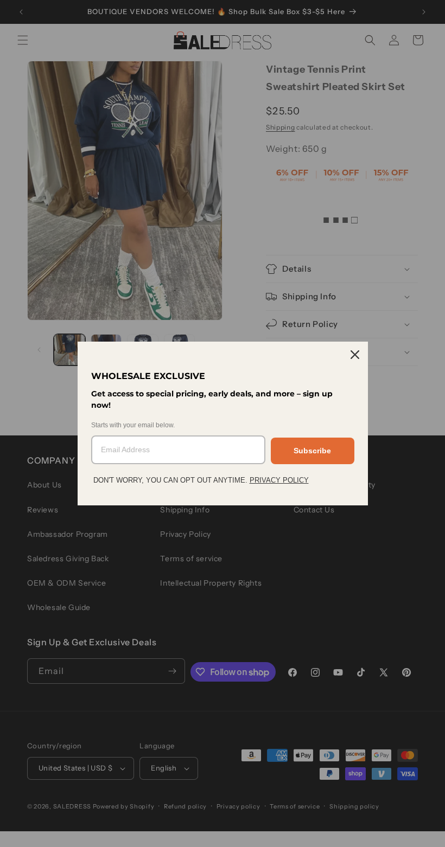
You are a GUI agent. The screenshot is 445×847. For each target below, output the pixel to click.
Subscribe (312, 450)
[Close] (355, 355)
